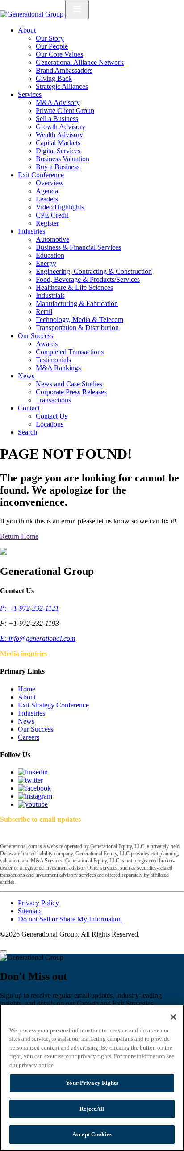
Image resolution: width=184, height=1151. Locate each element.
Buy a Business (57, 167)
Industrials (50, 295)
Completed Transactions (70, 352)
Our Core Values (59, 54)
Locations (49, 424)
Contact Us (51, 416)
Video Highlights (60, 207)
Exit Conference (41, 175)
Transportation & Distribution (77, 327)
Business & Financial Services (78, 247)
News (26, 376)
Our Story (50, 38)
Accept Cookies (92, 1134)
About (27, 30)
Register (47, 223)
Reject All (91, 1108)
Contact (29, 408)
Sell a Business (57, 118)
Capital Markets (58, 142)
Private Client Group (65, 110)
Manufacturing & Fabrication (77, 303)
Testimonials (53, 360)
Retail (44, 311)
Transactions (53, 400)
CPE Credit (52, 215)
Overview (50, 183)
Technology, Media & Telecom (79, 319)
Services (30, 94)
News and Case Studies (69, 384)
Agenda (47, 191)
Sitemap (29, 911)
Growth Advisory (60, 126)
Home (26, 689)
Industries (31, 231)
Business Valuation (62, 159)
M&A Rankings (58, 368)
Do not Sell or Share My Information (70, 919)
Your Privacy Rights (92, 1083)
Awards (47, 343)
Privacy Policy (38, 903)
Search (27, 432)
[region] (92, 1078)
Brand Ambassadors (64, 70)
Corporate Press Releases (71, 392)
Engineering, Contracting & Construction (94, 271)
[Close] (3, 951)
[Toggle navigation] (77, 9)
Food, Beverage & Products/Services (88, 279)
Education (50, 255)
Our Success (35, 335)
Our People (52, 46)
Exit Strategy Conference (53, 705)
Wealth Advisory (59, 134)
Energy (46, 263)
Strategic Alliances (62, 86)
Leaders (47, 199)
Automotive (52, 239)
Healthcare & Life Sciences (74, 287)
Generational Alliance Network (80, 62)
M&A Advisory (58, 102)
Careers (28, 737)
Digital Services (58, 151)
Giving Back (54, 78)
